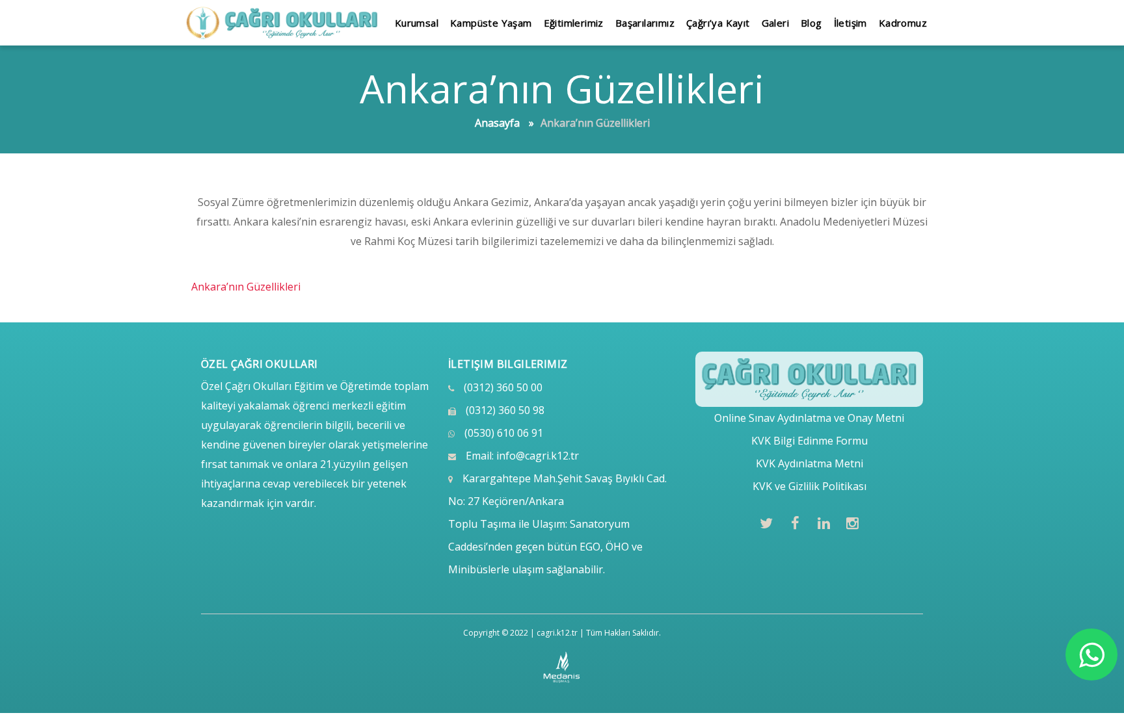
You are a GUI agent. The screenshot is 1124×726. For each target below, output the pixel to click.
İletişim (850, 22)
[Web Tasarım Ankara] (562, 667)
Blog (811, 22)
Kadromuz (903, 22)
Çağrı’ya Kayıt (718, 22)
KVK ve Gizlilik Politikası (809, 486)
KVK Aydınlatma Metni (809, 463)
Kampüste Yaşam (491, 22)
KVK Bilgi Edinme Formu (809, 441)
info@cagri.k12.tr (537, 455)
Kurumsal (416, 22)
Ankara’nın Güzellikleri (246, 286)
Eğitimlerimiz (574, 22)
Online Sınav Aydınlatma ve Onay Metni (809, 418)
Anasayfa (497, 123)
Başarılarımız (645, 22)
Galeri (775, 22)
